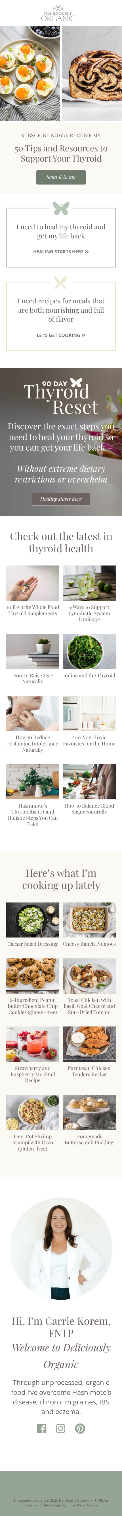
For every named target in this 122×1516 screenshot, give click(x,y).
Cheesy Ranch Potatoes (89, 943)
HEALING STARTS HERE (59, 252)
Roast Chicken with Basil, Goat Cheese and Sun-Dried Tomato (89, 1005)
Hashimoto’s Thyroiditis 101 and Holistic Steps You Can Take (32, 814)
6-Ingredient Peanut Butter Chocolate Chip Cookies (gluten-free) (33, 1005)
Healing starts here (61, 498)
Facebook (41, 1428)
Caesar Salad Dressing (32, 943)
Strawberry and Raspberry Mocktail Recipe (32, 1074)
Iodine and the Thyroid (89, 675)
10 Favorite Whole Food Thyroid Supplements (32, 610)
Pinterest (80, 1428)
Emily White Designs (82, 1505)
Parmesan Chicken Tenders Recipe (89, 1071)
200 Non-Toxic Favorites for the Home (89, 740)
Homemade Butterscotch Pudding (89, 1139)
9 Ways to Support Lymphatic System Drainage (89, 613)
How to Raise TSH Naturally (32, 678)
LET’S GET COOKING (59, 335)
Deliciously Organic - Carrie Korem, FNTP (58, 13)
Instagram (60, 1428)
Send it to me (61, 176)
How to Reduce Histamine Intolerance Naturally (32, 743)
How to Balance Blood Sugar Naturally (89, 808)
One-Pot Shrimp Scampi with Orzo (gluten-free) (32, 1142)
